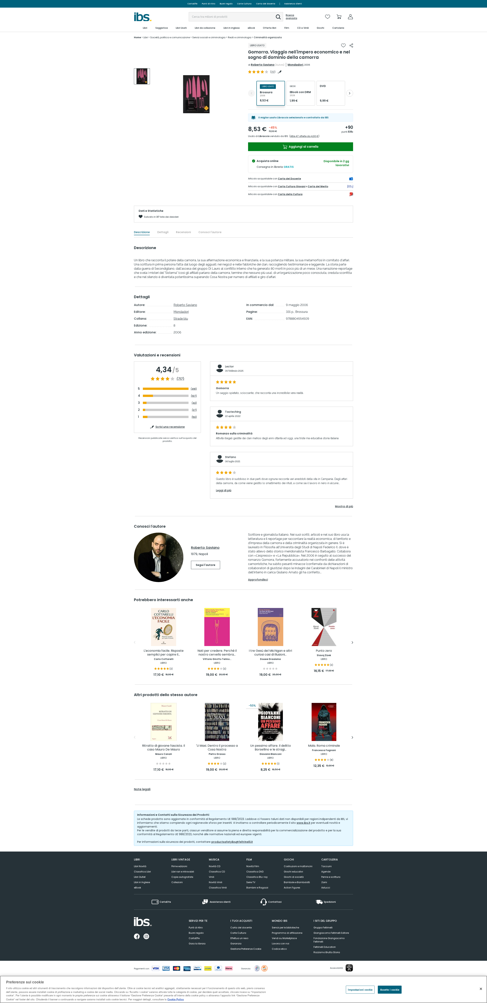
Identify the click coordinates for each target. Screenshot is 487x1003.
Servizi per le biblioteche (285, 927)
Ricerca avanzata (291, 17)
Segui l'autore (205, 565)
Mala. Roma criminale (324, 746)
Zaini (324, 882)
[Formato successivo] (349, 93)
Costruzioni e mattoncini (298, 866)
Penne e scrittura (330, 877)
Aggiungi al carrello (303, 147)
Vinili (211, 877)
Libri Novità (140, 866)
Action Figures (292, 887)
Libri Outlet (140, 877)
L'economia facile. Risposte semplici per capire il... (164, 653)
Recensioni (183, 232)
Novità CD (214, 866)
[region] (243, 989)
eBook (137, 887)
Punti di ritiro (208, 3)
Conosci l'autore (209, 232)
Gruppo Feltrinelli (323, 927)
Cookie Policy (175, 999)
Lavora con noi (280, 943)
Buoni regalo (226, 3)
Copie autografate (182, 877)
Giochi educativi (293, 871)
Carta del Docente (289, 178)
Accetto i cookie (389, 989)
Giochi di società (294, 877)
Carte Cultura (244, 3)
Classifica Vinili (218, 887)
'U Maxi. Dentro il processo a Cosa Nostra (217, 748)
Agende (325, 871)
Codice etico (279, 948)
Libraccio (264, 136)
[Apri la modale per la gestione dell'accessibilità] (349, 968)
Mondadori (295, 65)
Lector (229, 366)
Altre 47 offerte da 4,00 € (304, 136)
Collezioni (177, 882)
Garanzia (235, 943)
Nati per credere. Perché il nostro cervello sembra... (217, 653)
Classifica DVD (254, 871)
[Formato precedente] (251, 93)
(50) (194, 417)
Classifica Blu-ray (257, 877)
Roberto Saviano (263, 65)
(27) (194, 410)
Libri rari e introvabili (182, 871)
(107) (194, 396)
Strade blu (180, 318)
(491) (194, 388)
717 (273, 71)
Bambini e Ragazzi (257, 887)
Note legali (142, 789)
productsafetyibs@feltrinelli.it (232, 842)
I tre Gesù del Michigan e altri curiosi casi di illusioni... (270, 653)
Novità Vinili (215, 882)
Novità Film (252, 866)
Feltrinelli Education (325, 947)
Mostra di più (344, 506)
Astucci (325, 887)
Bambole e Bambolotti (297, 882)
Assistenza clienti (293, 3)
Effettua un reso (239, 938)
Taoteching (233, 412)
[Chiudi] (481, 989)
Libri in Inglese (142, 882)
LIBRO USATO (257, 45)
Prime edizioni (179, 866)
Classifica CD (217, 871)
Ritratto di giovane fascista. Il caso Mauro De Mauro (163, 748)
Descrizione (142, 232)
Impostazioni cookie (360, 989)
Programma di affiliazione (287, 932)
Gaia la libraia (197, 943)
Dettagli (162, 232)
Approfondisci (258, 580)
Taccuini (326, 866)
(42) (194, 403)
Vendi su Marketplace (284, 938)
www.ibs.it (303, 823)
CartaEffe (192, 3)
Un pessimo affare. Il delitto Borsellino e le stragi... (270, 748)
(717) (180, 379)
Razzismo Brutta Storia (327, 952)
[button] (278, 17)
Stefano (230, 457)
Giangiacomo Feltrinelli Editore (331, 932)
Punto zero (324, 651)
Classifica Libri (142, 871)
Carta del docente (265, 3)
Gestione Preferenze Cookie (245, 948)
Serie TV (250, 882)
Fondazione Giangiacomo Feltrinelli (329, 940)
